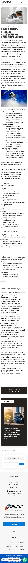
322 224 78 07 (15, 482)
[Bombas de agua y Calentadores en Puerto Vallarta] (6, 2)
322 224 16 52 (15, 484)
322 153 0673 (14, 487)
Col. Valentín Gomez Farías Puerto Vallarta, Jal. (14, 493)
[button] (25, 2)
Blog (6, 438)
